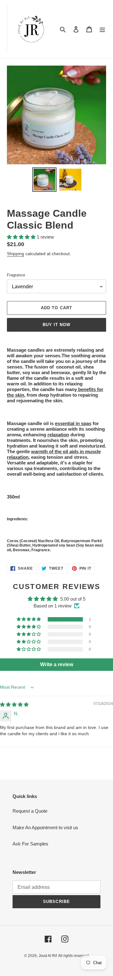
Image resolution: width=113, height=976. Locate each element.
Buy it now (56, 324)
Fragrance (16, 275)
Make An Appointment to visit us (45, 827)
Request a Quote (30, 811)
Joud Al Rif (48, 956)
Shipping (15, 253)
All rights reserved (73, 956)
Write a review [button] (56, 664)
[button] (22, 237)
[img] (14, 704)
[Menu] (102, 29)
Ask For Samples (30, 843)
